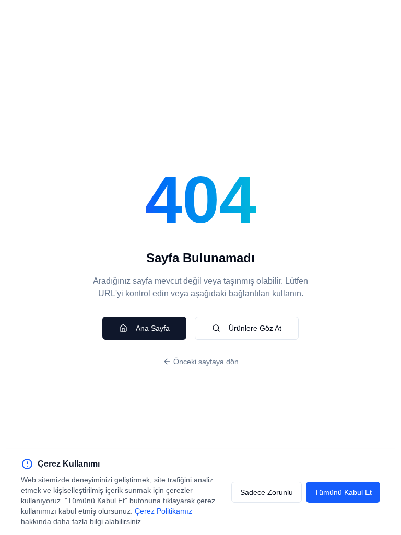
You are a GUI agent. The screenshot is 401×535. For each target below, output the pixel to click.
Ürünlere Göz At (255, 328)
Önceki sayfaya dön (206, 361)
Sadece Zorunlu (266, 492)
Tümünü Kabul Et (343, 492)
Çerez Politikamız (163, 511)
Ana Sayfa (153, 328)
